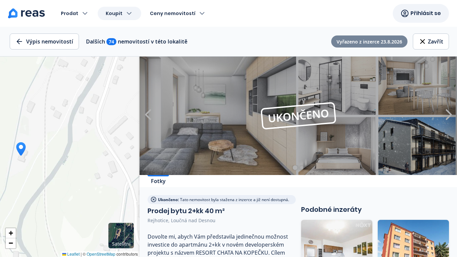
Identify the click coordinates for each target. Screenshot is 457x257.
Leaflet (73, 254)
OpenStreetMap (101, 254)
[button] (11, 233)
